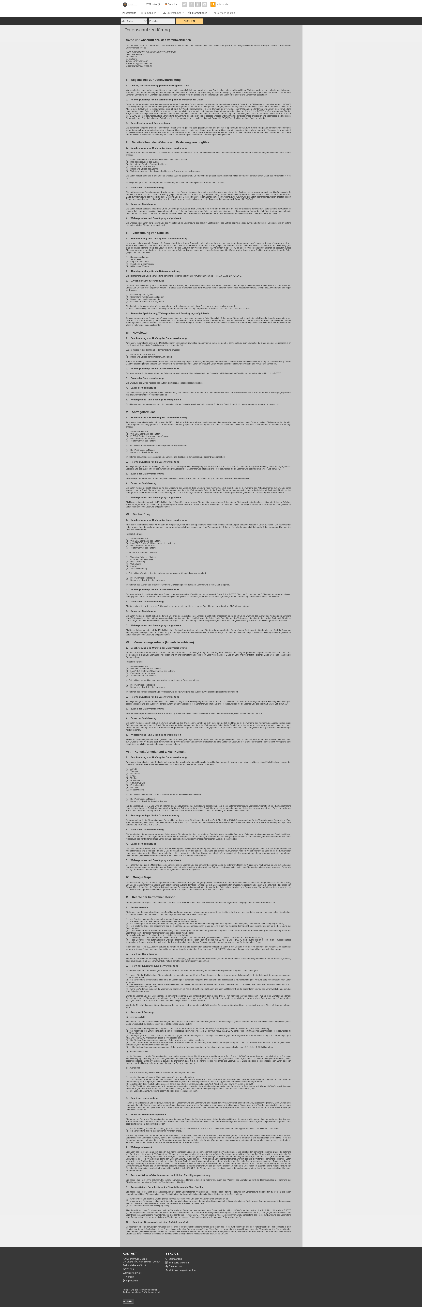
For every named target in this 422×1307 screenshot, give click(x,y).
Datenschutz (175, 1266)
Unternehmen (174, 13)
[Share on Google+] (198, 4)
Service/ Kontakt (226, 13)
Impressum (131, 1280)
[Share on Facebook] (191, 4)
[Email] (204, 4)
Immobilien (150, 13)
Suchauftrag (175, 1258)
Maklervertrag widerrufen (182, 1270)
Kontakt (129, 1276)
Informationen (199, 13)
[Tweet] (184, 4)
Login (129, 1301)
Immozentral (154, 1292)
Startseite (130, 13)
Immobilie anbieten (179, 1262)
